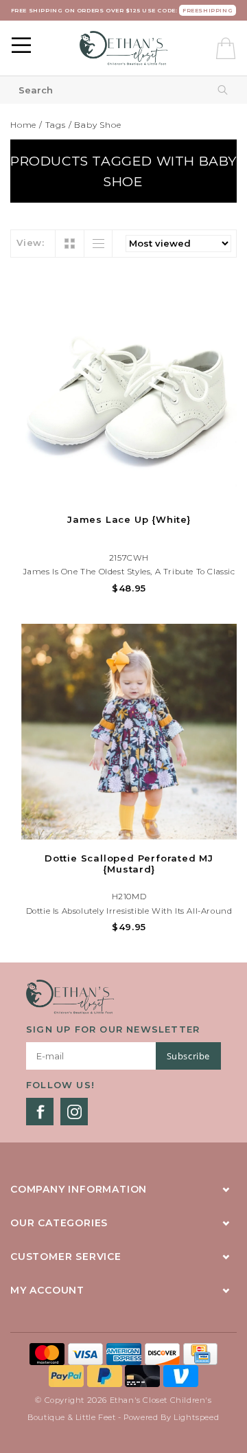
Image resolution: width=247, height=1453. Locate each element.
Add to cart (129, 488)
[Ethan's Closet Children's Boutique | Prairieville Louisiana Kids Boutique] (124, 48)
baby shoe (97, 125)
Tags (55, 125)
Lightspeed (197, 1417)
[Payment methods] (49, 1352)
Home (23, 125)
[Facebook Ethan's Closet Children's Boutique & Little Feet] (40, 1111)
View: (30, 242)
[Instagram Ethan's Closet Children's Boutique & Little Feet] (74, 1111)
